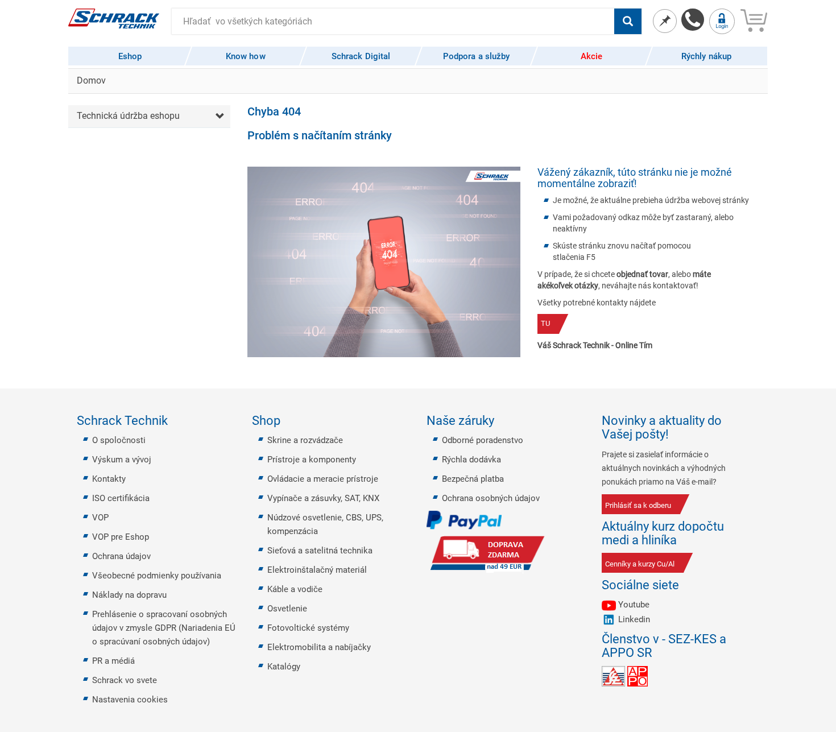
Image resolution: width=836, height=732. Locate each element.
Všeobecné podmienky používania (156, 575)
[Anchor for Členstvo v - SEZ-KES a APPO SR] (755, 646)
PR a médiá (113, 661)
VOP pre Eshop (120, 537)
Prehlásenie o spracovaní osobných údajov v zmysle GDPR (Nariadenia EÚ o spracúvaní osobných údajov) (163, 628)
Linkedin (634, 619)
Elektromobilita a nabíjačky (319, 647)
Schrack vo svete (124, 680)
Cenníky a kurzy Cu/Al (639, 564)
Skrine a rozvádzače (305, 440)
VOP (100, 517)
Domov (91, 80)
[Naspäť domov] (113, 17)
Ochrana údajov (121, 556)
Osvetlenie (287, 608)
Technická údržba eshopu (128, 115)
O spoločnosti (119, 440)
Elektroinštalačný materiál (317, 570)
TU (545, 323)
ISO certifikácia (121, 498)
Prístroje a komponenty (311, 459)
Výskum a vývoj (121, 459)
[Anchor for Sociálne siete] (686, 585)
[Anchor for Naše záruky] (501, 421)
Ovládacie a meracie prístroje (322, 479)
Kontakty (109, 479)
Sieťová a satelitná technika (320, 550)
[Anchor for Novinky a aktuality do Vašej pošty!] (755, 427)
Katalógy (283, 666)
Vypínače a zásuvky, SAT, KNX (323, 498)
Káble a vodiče (294, 589)
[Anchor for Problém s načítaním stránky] (398, 135)
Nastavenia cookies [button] (130, 699)
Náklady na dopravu (129, 595)
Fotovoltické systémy (308, 628)
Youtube (633, 604)
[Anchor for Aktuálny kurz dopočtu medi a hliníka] (755, 533)
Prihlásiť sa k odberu (638, 505)
